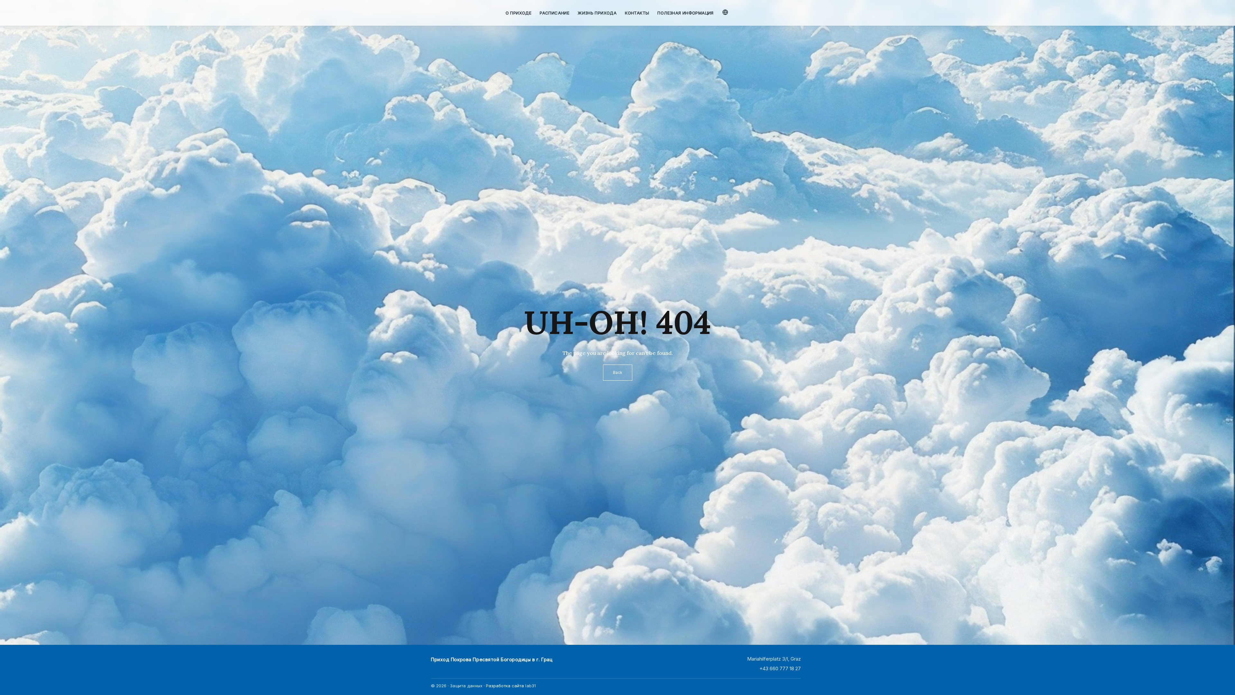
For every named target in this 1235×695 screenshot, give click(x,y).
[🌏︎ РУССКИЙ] (726, 11)
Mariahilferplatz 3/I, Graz (774, 659)
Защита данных (466, 685)
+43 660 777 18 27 (780, 668)
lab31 (530, 685)
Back (617, 372)
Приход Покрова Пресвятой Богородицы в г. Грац (492, 659)
